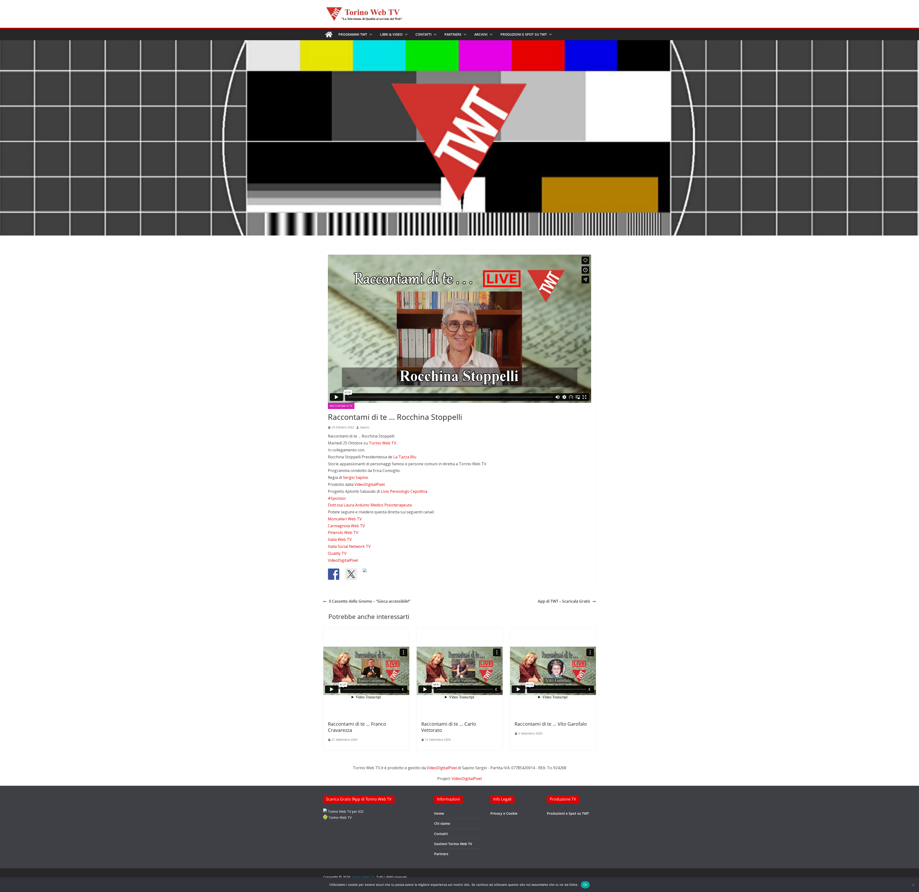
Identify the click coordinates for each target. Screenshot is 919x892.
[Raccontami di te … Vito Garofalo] (553, 672)
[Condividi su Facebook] (333, 574)
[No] (913, 884)
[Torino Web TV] (329, 34)
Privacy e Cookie (503, 813)
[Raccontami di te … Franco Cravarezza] (366, 672)
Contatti (423, 34)
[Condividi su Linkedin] (368, 574)
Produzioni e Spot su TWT (523, 34)
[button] (369, 34)
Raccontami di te (341, 406)
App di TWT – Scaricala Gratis (564, 601)
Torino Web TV (339, 817)
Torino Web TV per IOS (345, 811)
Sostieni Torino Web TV (453, 844)
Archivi (481, 34)
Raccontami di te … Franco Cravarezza (357, 727)
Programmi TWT (352, 34)
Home (439, 813)
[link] (382, 443)
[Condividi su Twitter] (351, 574)
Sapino (364, 427)
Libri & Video (391, 34)
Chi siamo (442, 823)
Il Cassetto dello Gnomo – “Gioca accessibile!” (369, 601)
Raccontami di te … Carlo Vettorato (448, 727)
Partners (452, 34)
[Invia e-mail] (386, 574)
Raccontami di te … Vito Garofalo (551, 724)
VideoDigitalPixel (442, 767)
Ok (585, 884)
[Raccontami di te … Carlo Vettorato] (459, 672)
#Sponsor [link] (337, 498)
